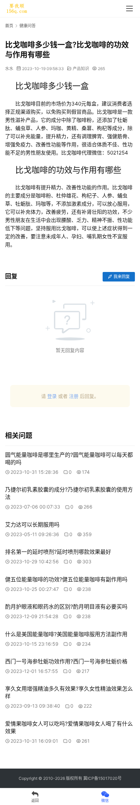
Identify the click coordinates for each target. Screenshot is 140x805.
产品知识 (81, 68)
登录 (52, 396)
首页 (9, 25)
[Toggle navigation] (129, 8)
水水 (9, 68)
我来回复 (121, 276)
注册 (73, 396)
